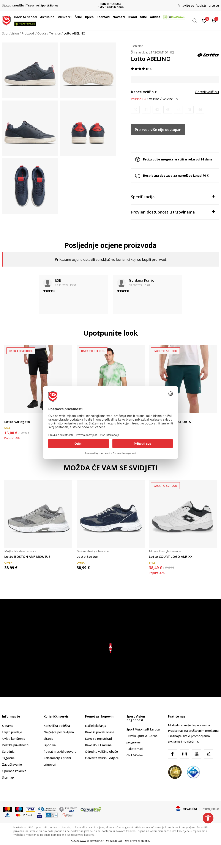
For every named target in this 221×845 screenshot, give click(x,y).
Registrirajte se (207, 5)
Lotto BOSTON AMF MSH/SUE (27, 556)
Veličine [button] (154, 99)
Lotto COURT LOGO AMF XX (170, 556)
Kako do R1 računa (98, 745)
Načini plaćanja (95, 726)
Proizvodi (28, 33)
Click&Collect (135, 755)
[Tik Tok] (208, 754)
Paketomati (134, 749)
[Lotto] (208, 54)
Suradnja (8, 751)
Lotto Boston (87, 556)
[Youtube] (196, 754)
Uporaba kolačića (14, 771)
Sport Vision (10, 33)
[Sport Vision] (6, 20)
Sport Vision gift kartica (143, 729)
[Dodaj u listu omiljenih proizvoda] (211, 407)
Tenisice (55, 33)
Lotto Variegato (17, 421)
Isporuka (50, 745)
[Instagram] (184, 754)
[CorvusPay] (91, 809)
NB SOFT (118, 841)
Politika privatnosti (15, 745)
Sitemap (8, 777)
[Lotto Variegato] (38, 379)
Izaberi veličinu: (144, 92)
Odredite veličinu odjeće (102, 758)
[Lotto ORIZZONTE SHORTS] (183, 379)
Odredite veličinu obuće (101, 751)
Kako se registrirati (98, 739)
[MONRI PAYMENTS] (67, 814)
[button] (38, 17)
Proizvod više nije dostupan (158, 129)
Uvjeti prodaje (12, 732)
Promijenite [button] (210, 808)
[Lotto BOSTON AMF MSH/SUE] (38, 514)
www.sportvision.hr (92, 841)
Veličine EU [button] (138, 99)
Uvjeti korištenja (13, 739)
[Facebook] (172, 754)
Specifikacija (143, 196)
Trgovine (8, 758)
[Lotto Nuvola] (111, 379)
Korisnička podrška (57, 726)
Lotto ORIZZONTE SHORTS (170, 421)
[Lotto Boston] (111, 514)
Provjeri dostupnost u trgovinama (163, 212)
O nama (7, 726)
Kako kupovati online (99, 732)
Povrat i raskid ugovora (60, 751)
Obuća (41, 33)
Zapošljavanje (12, 764)
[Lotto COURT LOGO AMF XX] (183, 514)
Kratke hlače (13, 417)
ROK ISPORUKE (111, 3)
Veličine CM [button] (170, 99)
